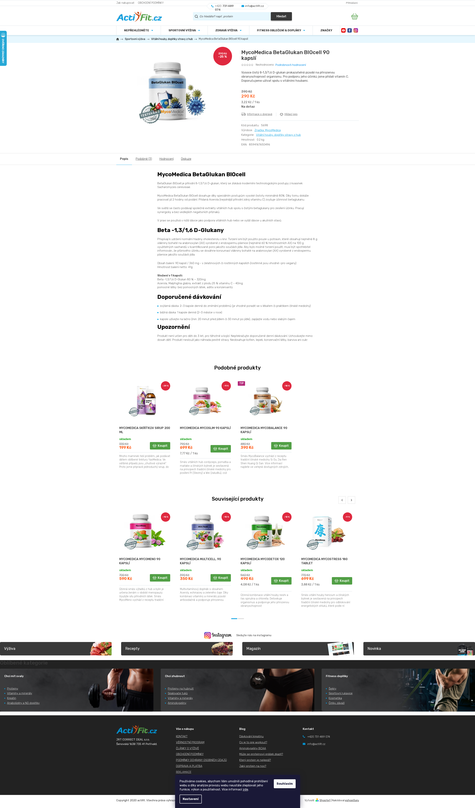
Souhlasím (285, 783)
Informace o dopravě (259, 114)
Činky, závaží (337, 703)
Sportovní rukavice (341, 693)
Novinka (374, 648)
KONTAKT (182, 736)
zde (245, 789)
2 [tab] (241, 618)
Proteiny (12, 688)
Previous (342, 500)
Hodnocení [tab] (166, 159)
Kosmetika (335, 698)
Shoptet (325, 800)
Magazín (253, 648)
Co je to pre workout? (253, 742)
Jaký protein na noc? (252, 766)
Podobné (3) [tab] (144, 159)
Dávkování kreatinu (251, 736)
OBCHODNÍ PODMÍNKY (151, 2)
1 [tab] (234, 618)
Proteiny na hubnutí (181, 688)
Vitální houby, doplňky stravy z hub (278, 135)
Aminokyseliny (177, 703)
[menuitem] (184, 30)
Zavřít (262, 122)
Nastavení (191, 799)
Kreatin (11, 698)
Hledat (281, 16)
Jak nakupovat (125, 2)
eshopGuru (352, 800)
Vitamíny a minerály (19, 693)
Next (351, 500)
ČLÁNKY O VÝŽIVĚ (187, 748)
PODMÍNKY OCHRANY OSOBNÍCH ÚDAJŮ (201, 760)
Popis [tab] (124, 159)
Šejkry (332, 688)
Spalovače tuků (178, 693)
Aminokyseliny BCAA (252, 748)
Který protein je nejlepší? (255, 760)
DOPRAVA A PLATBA (189, 766)
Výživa (9, 648)
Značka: (268, 130)
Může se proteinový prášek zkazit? (261, 754)
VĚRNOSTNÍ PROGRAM (190, 742)
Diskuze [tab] (186, 159)
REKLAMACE (183, 772)
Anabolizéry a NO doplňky (23, 703)
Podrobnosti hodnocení (290, 65)
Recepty (132, 648)
